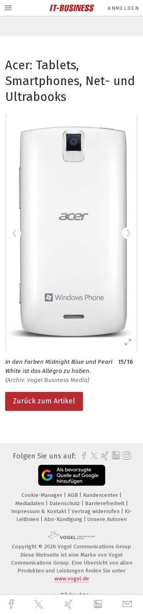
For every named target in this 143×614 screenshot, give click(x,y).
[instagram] (126, 456)
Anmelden (123, 8)
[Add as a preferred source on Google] (71, 475)
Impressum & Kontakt (39, 511)
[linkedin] (99, 604)
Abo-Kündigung (64, 519)
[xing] (69, 604)
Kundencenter (101, 495)
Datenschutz (65, 503)
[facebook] (12, 604)
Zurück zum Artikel (44, 401)
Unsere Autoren (107, 519)
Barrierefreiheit (105, 503)
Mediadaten (30, 503)
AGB (73, 495)
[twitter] (39, 604)
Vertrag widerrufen (96, 511)
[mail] (128, 604)
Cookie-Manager (42, 495)
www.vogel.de (71, 578)
